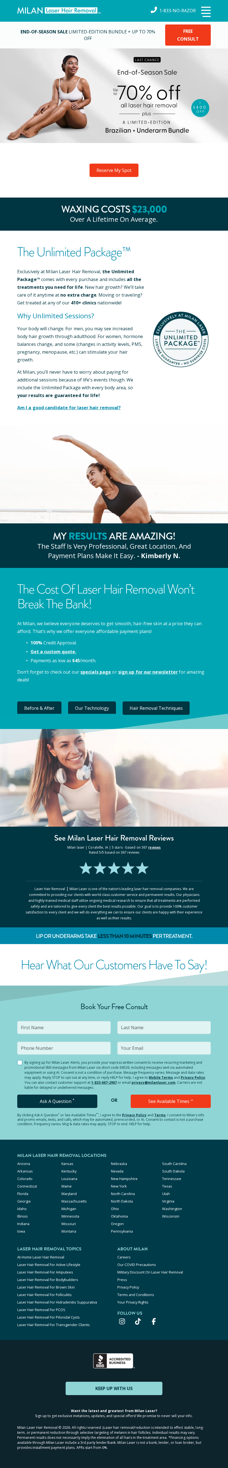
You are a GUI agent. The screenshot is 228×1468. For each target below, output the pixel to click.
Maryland (69, 1193)
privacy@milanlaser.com (153, 1082)
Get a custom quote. (53, 652)
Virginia (168, 1201)
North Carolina (123, 1193)
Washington (172, 1208)
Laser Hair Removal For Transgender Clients (53, 1324)
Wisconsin (170, 1216)
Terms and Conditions (135, 1294)
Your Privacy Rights (132, 1302)
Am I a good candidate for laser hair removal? (69, 408)
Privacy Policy (193, 1077)
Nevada (117, 1171)
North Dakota (122, 1201)
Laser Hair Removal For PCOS (41, 1309)
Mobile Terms (161, 1077)
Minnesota (70, 1216)
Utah (166, 1193)
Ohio (115, 1208)
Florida (22, 1193)
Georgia (24, 1201)
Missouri (68, 1223)
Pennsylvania (122, 1231)
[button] (205, 12)
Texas (167, 1186)
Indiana (23, 1223)
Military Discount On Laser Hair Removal (150, 1272)
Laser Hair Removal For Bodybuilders (47, 1279)
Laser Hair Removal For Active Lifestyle (48, 1264)
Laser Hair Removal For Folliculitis (44, 1294)
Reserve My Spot (114, 170)
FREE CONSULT (188, 35)
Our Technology (92, 708)
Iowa (21, 1231)
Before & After (39, 708)
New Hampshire (124, 1178)
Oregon (117, 1223)
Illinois (22, 1216)
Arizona (23, 1163)
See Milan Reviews (114, 838)
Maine (66, 1186)
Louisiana (69, 1178)
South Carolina (174, 1163)
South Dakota (173, 1171)
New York (119, 1186)
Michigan (68, 1208)
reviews (154, 847)
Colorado (25, 1178)
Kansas (67, 1163)
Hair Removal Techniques (156, 708)
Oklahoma (119, 1216)
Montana (68, 1231)
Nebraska (119, 1163)
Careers (124, 1257)
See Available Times (170, 1101)
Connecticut (27, 1186)
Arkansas (25, 1171)
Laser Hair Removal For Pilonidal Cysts (48, 1317)
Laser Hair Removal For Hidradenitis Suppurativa (57, 1302)
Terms (160, 1115)
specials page (95, 672)
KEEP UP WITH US (114, 1388)
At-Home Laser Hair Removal (40, 1257)
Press (122, 1279)
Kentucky (68, 1171)
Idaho (22, 1208)
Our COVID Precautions (136, 1264)
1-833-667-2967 (104, 1082)
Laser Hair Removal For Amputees (45, 1272)
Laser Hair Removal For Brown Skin (46, 1287)
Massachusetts (74, 1201)
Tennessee (171, 1178)
